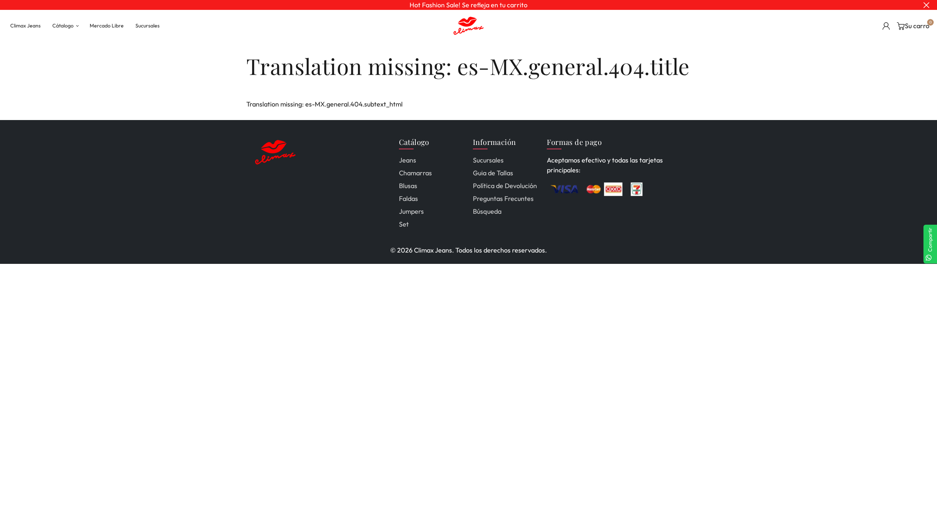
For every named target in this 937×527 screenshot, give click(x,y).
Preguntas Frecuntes (503, 198)
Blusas (408, 186)
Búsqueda (487, 211)
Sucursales (488, 160)
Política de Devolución (505, 186)
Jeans (407, 160)
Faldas (408, 198)
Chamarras (415, 173)
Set (404, 224)
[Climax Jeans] (468, 25)
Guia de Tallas (493, 173)
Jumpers (411, 211)
